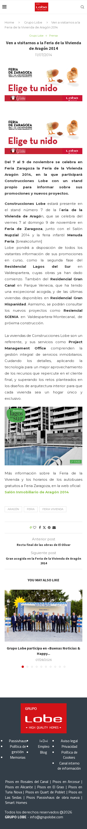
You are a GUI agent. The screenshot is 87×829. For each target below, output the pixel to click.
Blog (43, 752)
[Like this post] (34, 527)
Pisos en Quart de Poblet (45, 792)
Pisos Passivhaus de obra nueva (53, 797)
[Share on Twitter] (44, 527)
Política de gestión (18, 749)
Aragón (13, 509)
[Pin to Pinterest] (49, 527)
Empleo (43, 746)
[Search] (82, 7)
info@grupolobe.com (46, 817)
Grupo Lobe (33, 22)
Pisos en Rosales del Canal (26, 781)
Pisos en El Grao (50, 787)
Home (9, 22)
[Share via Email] (54, 527)
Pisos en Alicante (19, 787)
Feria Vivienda (52, 509)
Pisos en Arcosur (66, 781)
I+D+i (43, 741)
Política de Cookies (69, 754)
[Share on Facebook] (40, 527)
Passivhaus (18, 741)
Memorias (18, 757)
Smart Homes (16, 802)
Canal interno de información (69, 765)
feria (31, 509)
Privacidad (69, 746)
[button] (9, 629)
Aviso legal (69, 741)
